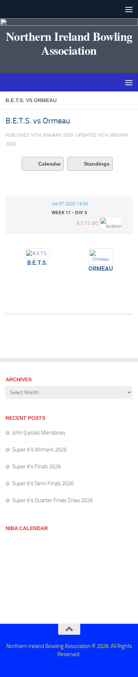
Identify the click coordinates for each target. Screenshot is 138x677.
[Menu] (129, 9)
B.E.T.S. (37, 262)
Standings (97, 164)
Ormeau (100, 268)
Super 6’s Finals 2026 (36, 466)
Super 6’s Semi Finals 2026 (43, 483)
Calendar (49, 164)
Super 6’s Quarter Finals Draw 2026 (52, 500)
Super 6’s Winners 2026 (39, 449)
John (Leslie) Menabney (39, 432)
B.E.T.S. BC (88, 223)
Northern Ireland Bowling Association (69, 43)
